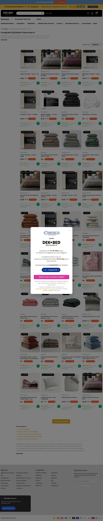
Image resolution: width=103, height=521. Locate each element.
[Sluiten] (69, 230)
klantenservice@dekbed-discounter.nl (46, 288)
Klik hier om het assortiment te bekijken (51, 277)
